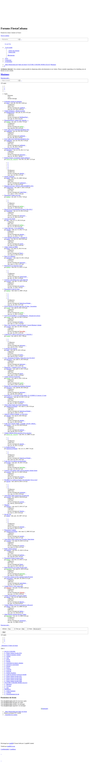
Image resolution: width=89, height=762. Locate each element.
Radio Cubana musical (10, 548)
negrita (21, 244)
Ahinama (8, 588)
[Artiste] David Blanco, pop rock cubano (15, 595)
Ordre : (31, 629)
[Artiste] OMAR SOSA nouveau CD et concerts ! (18, 433)
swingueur (22, 492)
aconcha (8, 281)
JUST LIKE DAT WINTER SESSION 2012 (16, 129)
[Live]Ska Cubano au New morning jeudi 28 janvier (18, 577)
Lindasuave (22, 183)
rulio (7, 220)
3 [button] (4, 89)
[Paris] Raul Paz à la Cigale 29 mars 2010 (15, 567)
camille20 (22, 107)
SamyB (8, 481)
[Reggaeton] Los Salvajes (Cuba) (13, 265)
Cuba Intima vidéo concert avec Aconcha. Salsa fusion (19, 539)
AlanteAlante (23, 276)
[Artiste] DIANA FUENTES (12, 376)
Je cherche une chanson (10, 348)
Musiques (5, 74)
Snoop (21, 373)
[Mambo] (6, 505)
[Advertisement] (44, 13)
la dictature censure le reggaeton (13, 101)
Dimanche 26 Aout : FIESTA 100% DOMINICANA (18, 186)
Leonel (8, 308)
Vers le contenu (5, 35)
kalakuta (21, 401)
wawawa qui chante (9, 219)
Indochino (22, 467)
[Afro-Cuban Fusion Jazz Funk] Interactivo (16, 405)
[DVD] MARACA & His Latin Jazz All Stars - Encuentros (20, 306)
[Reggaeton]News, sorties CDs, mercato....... (16, 120)
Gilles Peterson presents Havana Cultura (15, 614)
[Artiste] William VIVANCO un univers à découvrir (18, 605)
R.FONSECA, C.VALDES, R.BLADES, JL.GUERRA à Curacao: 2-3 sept (25, 395)
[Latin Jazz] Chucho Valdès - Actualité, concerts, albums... (20, 423)
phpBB (11, 743)
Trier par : (19, 629)
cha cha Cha (7, 514)
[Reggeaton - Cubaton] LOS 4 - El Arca (15, 367)
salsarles (21, 173)
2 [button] (4, 88)
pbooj (7, 103)
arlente (8, 516)
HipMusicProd (10, 112)
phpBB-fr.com (11, 746)
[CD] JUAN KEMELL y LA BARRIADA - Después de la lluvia (22, 315)
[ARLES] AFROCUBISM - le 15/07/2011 (16, 414)
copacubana (9, 578)
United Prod (9, 187)
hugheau (8, 550)
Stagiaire (21, 527)
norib (7, 350)
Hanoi (8, 248)
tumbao (8, 122)
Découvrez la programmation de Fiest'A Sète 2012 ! (18, 209)
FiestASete (9, 211)
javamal (21, 536)
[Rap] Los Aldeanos (9, 256)
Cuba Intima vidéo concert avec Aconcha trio (16, 495)
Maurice (21, 602)
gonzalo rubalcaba (9, 176)
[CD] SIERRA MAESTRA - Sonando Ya (15, 237)
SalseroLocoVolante (25, 303)
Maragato (8, 369)
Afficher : (5, 629)
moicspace (9, 150)
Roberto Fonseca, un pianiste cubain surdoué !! (17, 158)
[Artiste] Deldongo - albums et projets (14, 111)
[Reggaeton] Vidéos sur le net (12, 195)
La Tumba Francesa (9, 447)
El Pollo (8, 462)
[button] (4, 91)
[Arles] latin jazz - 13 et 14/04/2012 (14, 228)
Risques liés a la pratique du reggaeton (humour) (17, 386)
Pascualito (22, 331)
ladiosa (8, 597)
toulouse (21, 430)
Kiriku (21, 322)
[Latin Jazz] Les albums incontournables (15, 461)
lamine (8, 178)
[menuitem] (13, 50)
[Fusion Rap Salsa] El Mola (11, 148)
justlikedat (9, 131)
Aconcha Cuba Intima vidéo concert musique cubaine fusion (20, 470)
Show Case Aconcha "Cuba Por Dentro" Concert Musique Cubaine (22, 325)
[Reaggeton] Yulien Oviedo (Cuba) (13, 558)
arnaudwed (22, 620)
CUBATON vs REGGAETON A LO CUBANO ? (18, 334)
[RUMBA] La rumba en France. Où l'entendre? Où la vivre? (20, 480)
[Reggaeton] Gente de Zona (11, 289)
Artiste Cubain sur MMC (11, 247)
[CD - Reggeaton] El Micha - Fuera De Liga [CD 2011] (19, 358)
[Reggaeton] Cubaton (10, 530)
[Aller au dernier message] (25, 107)
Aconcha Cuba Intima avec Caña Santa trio (16, 279)
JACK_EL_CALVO (12, 159)
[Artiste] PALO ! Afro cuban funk (13, 586)
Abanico (8, 425)
